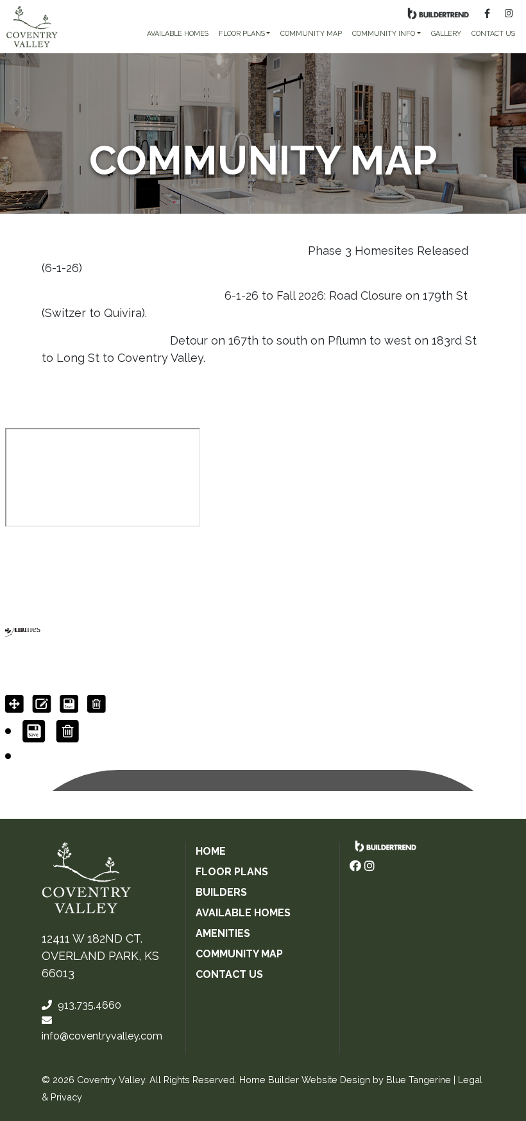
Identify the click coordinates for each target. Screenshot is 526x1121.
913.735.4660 (88, 1005)
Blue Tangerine (418, 1079)
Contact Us (493, 34)
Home (211, 851)
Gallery (446, 34)
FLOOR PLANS (242, 34)
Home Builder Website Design (304, 1079)
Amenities (223, 933)
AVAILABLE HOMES (177, 34)
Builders (221, 892)
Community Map (311, 34)
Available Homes (243, 913)
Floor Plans (232, 872)
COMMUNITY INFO (383, 34)
